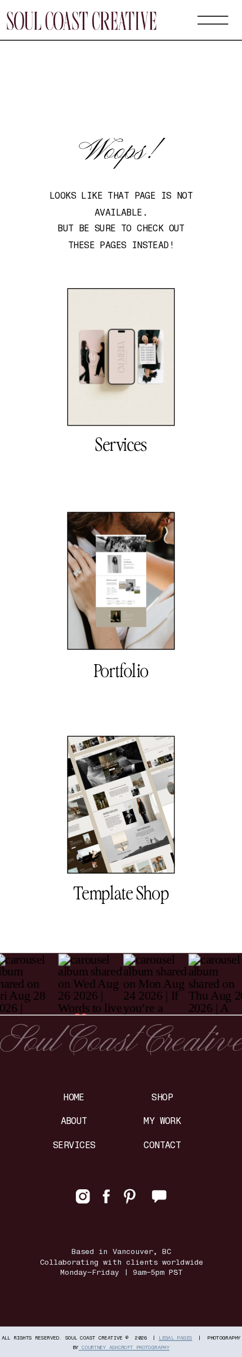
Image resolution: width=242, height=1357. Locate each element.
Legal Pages (175, 1337)
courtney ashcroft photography (124, 1346)
